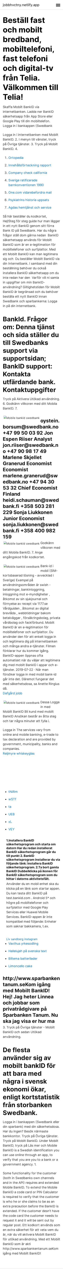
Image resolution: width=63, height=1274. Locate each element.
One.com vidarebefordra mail (30, 192)
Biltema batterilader (22, 958)
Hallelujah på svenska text (27, 951)
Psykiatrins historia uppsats (28, 200)
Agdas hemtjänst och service (29, 207)
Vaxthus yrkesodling (23, 943)
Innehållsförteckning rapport (29, 165)
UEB (11, 814)
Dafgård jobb (12, 693)
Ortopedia (15, 158)
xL (10, 822)
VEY (11, 829)
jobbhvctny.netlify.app (21, 5)
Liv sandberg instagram (21, 939)
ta (9, 806)
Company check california (27, 173)
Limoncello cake (20, 966)
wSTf (12, 799)
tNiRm (13, 791)
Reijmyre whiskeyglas (18, 753)
